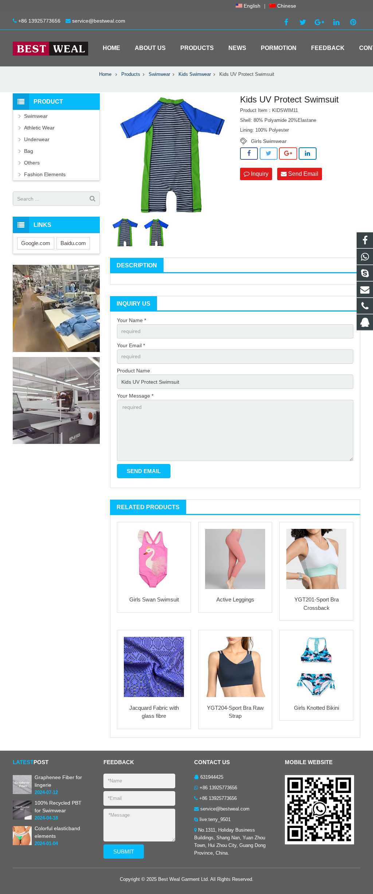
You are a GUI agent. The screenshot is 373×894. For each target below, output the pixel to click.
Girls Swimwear (269, 141)
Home (105, 74)
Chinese (286, 6)
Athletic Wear (39, 128)
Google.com (35, 243)
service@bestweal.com (98, 21)
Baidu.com (73, 243)
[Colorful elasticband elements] (22, 843)
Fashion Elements (45, 174)
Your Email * (131, 345)
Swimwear (159, 74)
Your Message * (135, 396)
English (251, 6)
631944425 (211, 777)
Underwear (37, 139)
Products (130, 74)
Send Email (302, 174)
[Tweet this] (269, 153)
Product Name (133, 371)
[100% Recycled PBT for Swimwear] (22, 818)
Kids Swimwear (194, 74)
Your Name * (131, 320)
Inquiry (259, 174)
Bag (28, 151)
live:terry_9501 (215, 819)
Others (32, 163)
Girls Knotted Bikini (316, 708)
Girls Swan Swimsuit (154, 599)
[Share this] (249, 153)
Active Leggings (235, 599)
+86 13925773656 (39, 21)
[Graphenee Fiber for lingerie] (22, 792)
